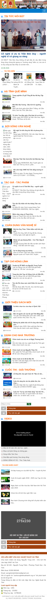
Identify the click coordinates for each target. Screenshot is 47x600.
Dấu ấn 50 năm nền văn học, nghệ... (16, 448)
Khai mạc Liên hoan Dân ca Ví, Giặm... (40, 82)
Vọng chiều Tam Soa (10, 454)
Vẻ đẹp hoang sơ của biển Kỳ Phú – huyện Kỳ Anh (28, 470)
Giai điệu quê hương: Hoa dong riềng (16, 457)
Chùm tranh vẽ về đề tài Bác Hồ (23, 359)
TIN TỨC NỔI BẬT (14, 16)
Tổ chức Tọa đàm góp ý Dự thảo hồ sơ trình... (28, 115)
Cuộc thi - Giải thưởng (20, 369)
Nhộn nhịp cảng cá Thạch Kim (22, 214)
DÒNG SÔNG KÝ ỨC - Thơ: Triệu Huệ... (17, 460)
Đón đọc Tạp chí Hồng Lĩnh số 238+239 (29, 82)
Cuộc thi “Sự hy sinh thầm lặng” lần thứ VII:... (29, 392)
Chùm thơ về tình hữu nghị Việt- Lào (23, 493)
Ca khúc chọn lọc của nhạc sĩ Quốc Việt (26, 306)
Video (8, 418)
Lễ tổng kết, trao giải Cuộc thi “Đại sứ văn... (28, 374)
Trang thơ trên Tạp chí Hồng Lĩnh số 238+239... (28, 274)
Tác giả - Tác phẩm (16, 182)
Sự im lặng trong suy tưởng (22, 250)
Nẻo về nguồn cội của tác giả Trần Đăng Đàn (28, 314)
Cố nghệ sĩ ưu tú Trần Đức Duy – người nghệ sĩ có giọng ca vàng (23, 55)
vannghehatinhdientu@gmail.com (17, 573)
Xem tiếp (42, 102)
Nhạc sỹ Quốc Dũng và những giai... (15, 451)
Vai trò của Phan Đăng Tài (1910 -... (8, 82)
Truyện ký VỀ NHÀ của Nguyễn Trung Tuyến (27, 265)
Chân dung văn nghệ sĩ (20, 225)
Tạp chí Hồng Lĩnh (16, 261)
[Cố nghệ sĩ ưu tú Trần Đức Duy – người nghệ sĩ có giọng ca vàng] (23, 35)
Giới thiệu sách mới (18, 302)
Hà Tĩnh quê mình (15, 91)
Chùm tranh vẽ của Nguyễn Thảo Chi (24, 350)
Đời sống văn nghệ (18, 126)
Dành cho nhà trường (19, 335)
